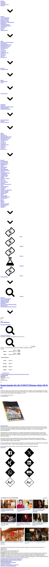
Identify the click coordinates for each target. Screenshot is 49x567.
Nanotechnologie (4, 195)
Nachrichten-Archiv (8, 561)
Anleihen (21, 246)
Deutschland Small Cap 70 (6, 44)
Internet (2, 185)
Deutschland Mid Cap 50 (6, 45)
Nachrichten (3, 2)
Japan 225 (3, 56)
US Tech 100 (3, 50)
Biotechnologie (4, 164)
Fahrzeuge (3, 171)
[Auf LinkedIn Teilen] (29, 467)
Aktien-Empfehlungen (13, 560)
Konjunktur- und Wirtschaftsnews (7, 22)
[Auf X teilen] (29, 457)
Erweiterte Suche (4, 93)
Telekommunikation (5, 204)
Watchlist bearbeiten (5, 302)
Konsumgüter (3, 187)
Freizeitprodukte (4, 173)
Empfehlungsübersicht (5, 24)
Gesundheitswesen (4, 175)
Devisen (21, 275)
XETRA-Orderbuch (5, 120)
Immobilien (3, 183)
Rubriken (2, 16)
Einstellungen (3, 303)
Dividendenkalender (5, 107)
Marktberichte (3, 23)
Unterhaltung (3, 206)
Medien (2, 80)
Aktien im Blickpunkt (5, 17)
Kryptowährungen (4, 276)
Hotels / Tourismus (4, 181)
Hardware (3, 179)
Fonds (21, 236)
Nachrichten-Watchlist (5, 299)
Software (2, 202)
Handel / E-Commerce (5, 178)
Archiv (2, 82)
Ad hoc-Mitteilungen (5, 18)
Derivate (21, 256)
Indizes (2, 41)
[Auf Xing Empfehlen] (10, 467)
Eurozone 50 (3, 51)
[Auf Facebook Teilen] (10, 457)
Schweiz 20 (3, 53)
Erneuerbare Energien (5, 170)
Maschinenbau (3, 193)
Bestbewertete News (5, 20)
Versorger (2, 207)
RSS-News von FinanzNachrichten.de (8, 565)
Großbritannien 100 (4, 52)
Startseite (2, 1)
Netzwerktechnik (4, 197)
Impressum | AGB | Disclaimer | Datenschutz (10, 564)
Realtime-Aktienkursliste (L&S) (7, 106)
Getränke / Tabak (4, 176)
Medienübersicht (4, 81)
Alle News (3, 5)
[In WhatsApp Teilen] (10, 476)
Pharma (2, 200)
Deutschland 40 (4, 43)
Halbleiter (2, 177)
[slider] (2, 381)
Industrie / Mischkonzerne (6, 184)
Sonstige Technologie (5, 203)
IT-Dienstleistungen (4, 186)
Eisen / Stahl (3, 168)
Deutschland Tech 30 (5, 47)
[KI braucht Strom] (13, 424)
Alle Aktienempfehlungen (6, 25)
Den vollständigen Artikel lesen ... (7, 395)
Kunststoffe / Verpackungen (6, 189)
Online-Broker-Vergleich (6, 109)
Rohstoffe (2, 201)
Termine (2, 29)
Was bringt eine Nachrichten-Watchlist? (8, 304)
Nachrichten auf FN (5, 4)
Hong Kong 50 (4, 57)
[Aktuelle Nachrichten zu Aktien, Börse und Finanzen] (5, 324)
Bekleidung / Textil (4, 163)
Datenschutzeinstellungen (6, 562)
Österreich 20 (3, 55)
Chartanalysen (3, 26)
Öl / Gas (2, 199)
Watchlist (21, 296)
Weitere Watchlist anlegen (6, 298)
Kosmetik (2, 188)
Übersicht (2, 121)
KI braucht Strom (4, 425)
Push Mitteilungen (4, 375)
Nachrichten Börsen (5, 560)
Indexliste (2, 134)
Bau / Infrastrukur (4, 162)
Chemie (2, 165)
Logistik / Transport (4, 191)
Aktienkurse (3, 104)
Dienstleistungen (4, 167)
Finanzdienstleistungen (5, 172)
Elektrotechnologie (4, 169)
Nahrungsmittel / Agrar (5, 196)
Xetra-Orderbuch (10, 558)
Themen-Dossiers (4, 30)
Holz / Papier (3, 180)
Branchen (2, 68)
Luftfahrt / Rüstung (4, 192)
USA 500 (2, 49)
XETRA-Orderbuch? (5, 122)
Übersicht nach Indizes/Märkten (7, 42)
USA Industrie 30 (4, 48)
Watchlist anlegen (4, 305)
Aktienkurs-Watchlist (5, 301)
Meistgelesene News (5, 21)
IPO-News (3, 28)
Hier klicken (3, 447)
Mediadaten (13, 562)
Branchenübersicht (4, 69)
